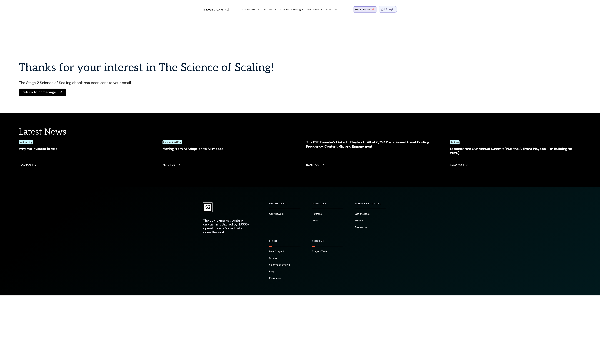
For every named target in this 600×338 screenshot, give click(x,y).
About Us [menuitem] (318, 241)
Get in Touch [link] (362, 9)
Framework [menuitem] (361, 227)
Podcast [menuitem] (360, 220)
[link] (216, 9)
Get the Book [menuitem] (362, 213)
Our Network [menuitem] (278, 203)
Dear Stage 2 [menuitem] (276, 251)
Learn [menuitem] (273, 241)
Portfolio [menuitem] (319, 203)
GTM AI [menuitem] (273, 258)
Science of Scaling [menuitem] (368, 203)
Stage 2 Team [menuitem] (320, 251)
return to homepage (39, 92)
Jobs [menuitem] (315, 220)
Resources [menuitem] (275, 278)
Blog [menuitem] (271, 271)
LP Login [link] (389, 9)
